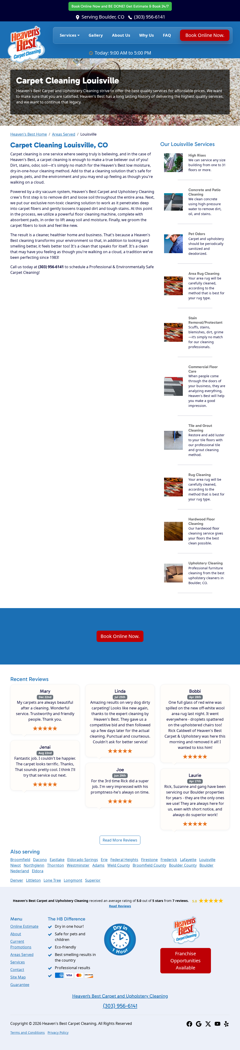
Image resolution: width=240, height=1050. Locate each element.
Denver (16, 880)
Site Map (18, 977)
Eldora (37, 870)
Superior (93, 880)
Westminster (78, 865)
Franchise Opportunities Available (185, 960)
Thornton (55, 865)
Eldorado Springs (82, 859)
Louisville (207, 859)
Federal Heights (124, 859)
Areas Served (63, 134)
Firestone (149, 859)
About (15, 933)
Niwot (15, 865)
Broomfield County (149, 865)
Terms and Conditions (27, 1032)
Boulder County (183, 865)
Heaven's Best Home (28, 134)
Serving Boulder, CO (103, 17)
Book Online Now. (204, 35)
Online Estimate (24, 926)
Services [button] (68, 35)
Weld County (118, 865)
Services (17, 962)
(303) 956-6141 (149, 17)
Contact (17, 969)
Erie (104, 859)
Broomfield (20, 859)
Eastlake (57, 859)
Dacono (40, 859)
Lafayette (188, 859)
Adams (98, 865)
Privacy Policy (58, 1032)
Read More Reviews (120, 840)
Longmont (73, 880)
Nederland (19, 870)
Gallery (96, 35)
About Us (121, 35)
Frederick (169, 859)
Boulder (206, 865)
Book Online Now (120, 6)
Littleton (33, 880)
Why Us (146, 35)
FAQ (167, 35)
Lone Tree (52, 880)
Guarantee (19, 984)
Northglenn (34, 865)
